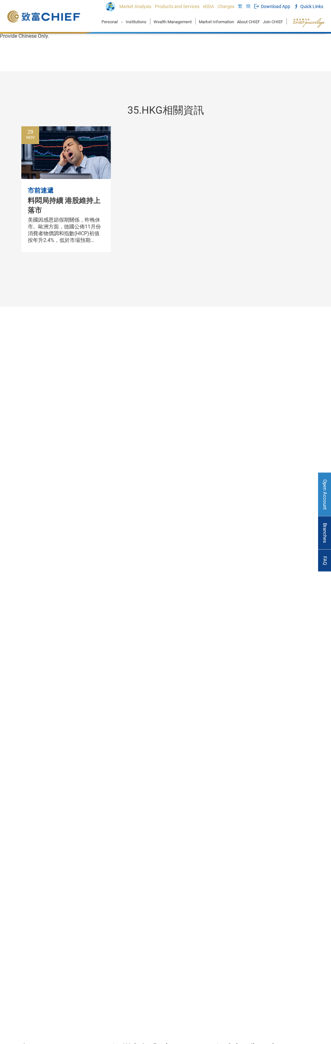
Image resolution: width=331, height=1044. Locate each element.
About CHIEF (248, 21)
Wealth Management (173, 21)
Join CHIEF (273, 21)
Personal (109, 21)
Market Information (216, 21)
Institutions (136, 21)
